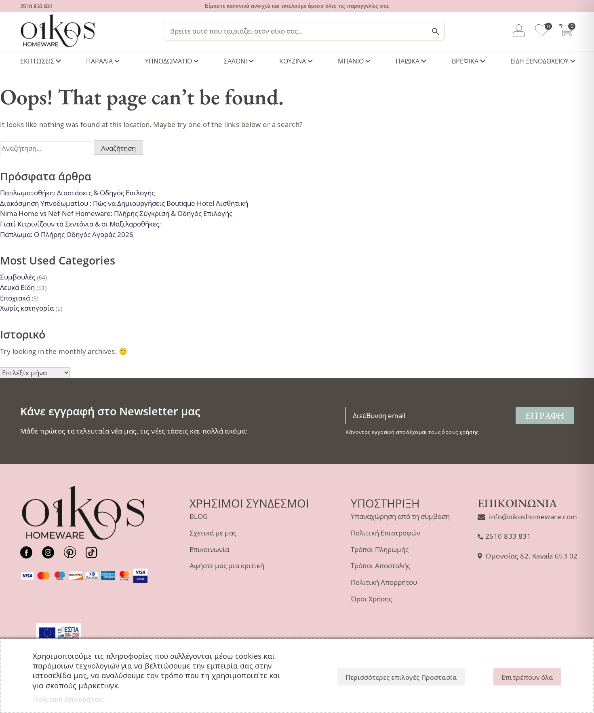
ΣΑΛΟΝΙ (235, 61)
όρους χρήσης (460, 432)
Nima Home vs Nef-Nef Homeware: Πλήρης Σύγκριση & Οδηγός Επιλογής (116, 213)
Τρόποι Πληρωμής (380, 549)
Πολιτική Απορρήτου (384, 582)
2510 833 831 (36, 6)
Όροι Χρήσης (371, 598)
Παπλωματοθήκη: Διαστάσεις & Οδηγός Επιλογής (77, 192)
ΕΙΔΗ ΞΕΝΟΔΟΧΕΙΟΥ (539, 61)
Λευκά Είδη (17, 287)
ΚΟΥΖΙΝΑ (292, 61)
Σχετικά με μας (213, 532)
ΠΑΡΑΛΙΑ (99, 61)
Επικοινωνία (209, 549)
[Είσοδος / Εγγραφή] (519, 31)
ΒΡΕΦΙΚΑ (465, 61)
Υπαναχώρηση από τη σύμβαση (400, 516)
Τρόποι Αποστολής (380, 565)
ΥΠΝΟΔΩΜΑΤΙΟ (168, 61)
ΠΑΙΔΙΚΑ (407, 61)
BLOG (199, 516)
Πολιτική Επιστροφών (385, 532)
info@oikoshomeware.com (533, 516)
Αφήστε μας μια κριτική (227, 565)
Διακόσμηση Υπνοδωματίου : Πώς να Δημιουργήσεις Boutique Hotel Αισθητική (124, 203)
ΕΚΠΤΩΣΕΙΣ (37, 61)
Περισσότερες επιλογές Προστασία (401, 677)
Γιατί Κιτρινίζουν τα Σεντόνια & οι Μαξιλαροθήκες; (80, 223)
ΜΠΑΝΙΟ (351, 61)
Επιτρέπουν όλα (527, 677)
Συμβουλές (17, 276)
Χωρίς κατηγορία (27, 308)
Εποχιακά (15, 298)
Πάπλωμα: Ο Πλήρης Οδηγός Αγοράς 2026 (66, 234)
